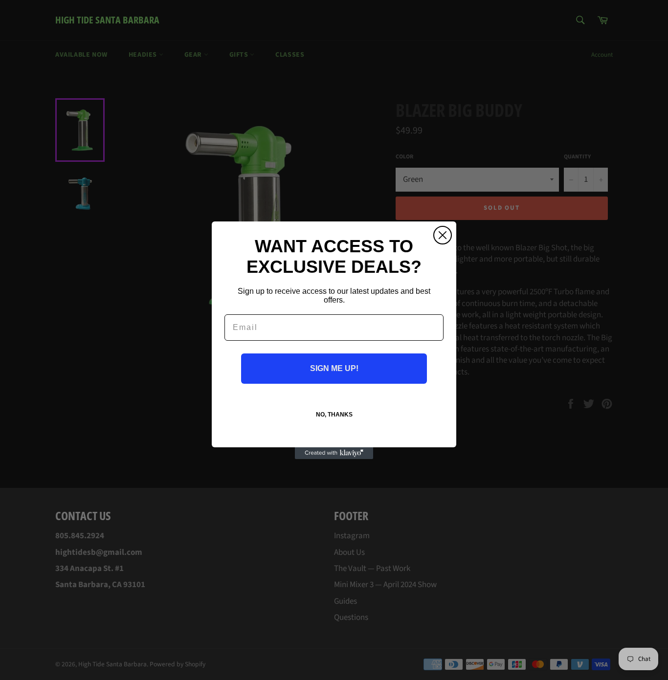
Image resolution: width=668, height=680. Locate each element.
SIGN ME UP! (334, 368)
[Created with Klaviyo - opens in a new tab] (334, 453)
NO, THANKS (334, 414)
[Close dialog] (442, 235)
